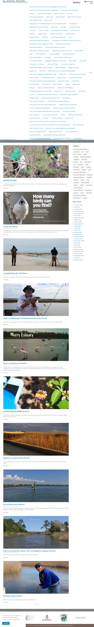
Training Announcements (75, 115)
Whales (85, 198)
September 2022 (79, 218)
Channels (63, 27)
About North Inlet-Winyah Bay (70, 10)
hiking (86, 164)
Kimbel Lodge (72, 61)
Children (76, 157)
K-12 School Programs (36, 61)
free (81, 162)
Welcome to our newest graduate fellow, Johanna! (60, 128)
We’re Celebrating (78, 125)
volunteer (88, 193)
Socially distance (78, 190)
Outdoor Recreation (79, 177)
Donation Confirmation (56, 34)
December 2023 (79, 211)
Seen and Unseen (70, 91)
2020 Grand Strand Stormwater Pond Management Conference (48, 7)
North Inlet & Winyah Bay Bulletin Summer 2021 (43, 74)
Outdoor (89, 175)
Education (45, 37)
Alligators (76, 151)
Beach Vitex (49, 17)
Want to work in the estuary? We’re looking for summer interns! (48, 121)
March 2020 (77, 247)
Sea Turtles (89, 185)
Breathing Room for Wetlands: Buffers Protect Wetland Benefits (48, 24)
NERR (89, 169)
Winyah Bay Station (35, 135)
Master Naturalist (73, 67)
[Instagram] (77, 2)
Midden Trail (33, 71)
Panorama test (61, 78)
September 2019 (79, 256)
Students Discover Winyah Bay (67, 104)
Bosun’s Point (48, 20)
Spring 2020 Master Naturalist (68, 94)
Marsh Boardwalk (60, 67)
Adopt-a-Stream (59, 13)
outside (82, 180)
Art (82, 151)
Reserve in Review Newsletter (46, 88)
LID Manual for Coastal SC (37, 64)
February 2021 (78, 232)
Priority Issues (46, 84)
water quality (77, 198)
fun (74, 164)
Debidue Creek (42, 34)
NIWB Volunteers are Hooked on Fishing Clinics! (61, 71)
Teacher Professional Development (40, 108)
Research (32, 88)
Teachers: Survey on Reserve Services (64, 108)
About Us (32, 13)
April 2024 (77, 207)
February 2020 (78, 249)
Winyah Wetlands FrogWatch (62, 138)
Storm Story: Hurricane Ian (37, 101)
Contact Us (33, 30)
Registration (76, 84)
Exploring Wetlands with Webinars (39, 40)
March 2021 (77, 230)
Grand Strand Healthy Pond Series (55, 47)
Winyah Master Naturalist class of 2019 (55, 135)
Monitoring (77, 169)
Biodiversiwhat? (60, 17)
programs (76, 182)
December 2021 (78, 224)
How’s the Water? (41, 54)
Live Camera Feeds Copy (68, 64)
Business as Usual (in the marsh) (39, 27)
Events (70, 37)
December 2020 (79, 237)
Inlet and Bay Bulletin (35, 57)
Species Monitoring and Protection (47, 94)
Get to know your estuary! (63, 44)
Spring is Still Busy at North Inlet (50, 98)
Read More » (6, 188)
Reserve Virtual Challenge (65, 88)
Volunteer (45, 118)
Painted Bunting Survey (47, 78)
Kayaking (88, 167)
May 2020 (77, 243)
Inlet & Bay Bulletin (54, 54)
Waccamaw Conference (80, 195)
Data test (32, 34)
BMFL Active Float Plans (74, 17)
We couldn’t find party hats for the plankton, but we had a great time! (50, 125)
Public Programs (57, 84)
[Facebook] (74, 2)
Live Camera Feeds (52, 64)
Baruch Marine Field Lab (36, 17)
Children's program (85, 157)
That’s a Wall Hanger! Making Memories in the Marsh (45, 111)
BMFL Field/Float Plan (36, 20)
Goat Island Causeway (36, 47)
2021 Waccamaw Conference (81, 149)
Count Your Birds (43, 30)
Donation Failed (70, 34)
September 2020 (79, 241)
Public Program (85, 182)
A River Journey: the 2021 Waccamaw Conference (44, 10)
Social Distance (78, 187)
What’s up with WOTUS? (56, 131)
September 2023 (79, 213)
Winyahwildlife (77, 138)
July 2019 (76, 258)
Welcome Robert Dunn (36, 128)
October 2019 (78, 253)
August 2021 (77, 226)
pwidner (67, 84)
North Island (62, 74)
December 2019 (78, 251)
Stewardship (66, 98)
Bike (75, 154)
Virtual (82, 193)
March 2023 (77, 215)
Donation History (34, 37)
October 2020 (78, 239)
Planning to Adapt (63, 81)
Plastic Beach (75, 81)
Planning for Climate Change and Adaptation (42, 81)
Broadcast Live (73, 24)
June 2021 (77, 228)
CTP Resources (75, 30)
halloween (80, 164)
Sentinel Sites (82, 91)
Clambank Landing (74, 27)
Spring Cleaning (34, 98)
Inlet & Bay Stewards (69, 54)
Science (82, 185)
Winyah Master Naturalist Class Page (40, 138)
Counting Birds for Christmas (59, 30)
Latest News (82, 61)
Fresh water (87, 162)
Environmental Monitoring (58, 37)
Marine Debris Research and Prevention (41, 67)
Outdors (76, 180)
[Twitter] (76, 2)
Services (32, 94)
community (76, 159)
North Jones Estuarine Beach (77, 74)
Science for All (58, 91)
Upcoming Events (35, 118)
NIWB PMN (42, 71)
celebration (54, 27)
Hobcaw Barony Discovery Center (39, 51)
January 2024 (78, 209)
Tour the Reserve (34, 115)
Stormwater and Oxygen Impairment (58, 101)
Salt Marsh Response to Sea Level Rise (40, 91)
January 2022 (78, 222)
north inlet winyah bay (79, 175)
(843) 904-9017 (89, 2)
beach (87, 151)
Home (31, 54)
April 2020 (77, 245)
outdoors (89, 177)
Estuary (76, 162)
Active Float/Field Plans (44, 13)
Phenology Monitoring (75, 78)
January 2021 (78, 234)
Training (62, 115)
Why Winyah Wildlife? (72, 131)
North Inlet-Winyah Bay (79, 172)
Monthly (84, 169)
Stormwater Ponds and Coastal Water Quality (43, 104)
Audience (69, 13)
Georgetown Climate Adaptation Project (41, 44)
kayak (82, 167)
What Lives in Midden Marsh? (38, 131)
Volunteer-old (69, 118)
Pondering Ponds (34, 84)
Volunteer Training (56, 118)
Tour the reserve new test (49, 115)
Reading (76, 185)
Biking (79, 154)
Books (85, 154)
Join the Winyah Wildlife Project (63, 57)
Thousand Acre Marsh (69, 111)
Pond (88, 180)
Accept (6, 623)
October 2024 (78, 205)
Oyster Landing (34, 78)
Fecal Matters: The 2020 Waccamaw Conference (66, 40)
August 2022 (77, 220)
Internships (47, 57)
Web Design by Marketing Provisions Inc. (65, 625)
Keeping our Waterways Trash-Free (55, 61)
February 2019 (78, 260)
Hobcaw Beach (79, 51)
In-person (76, 167)
